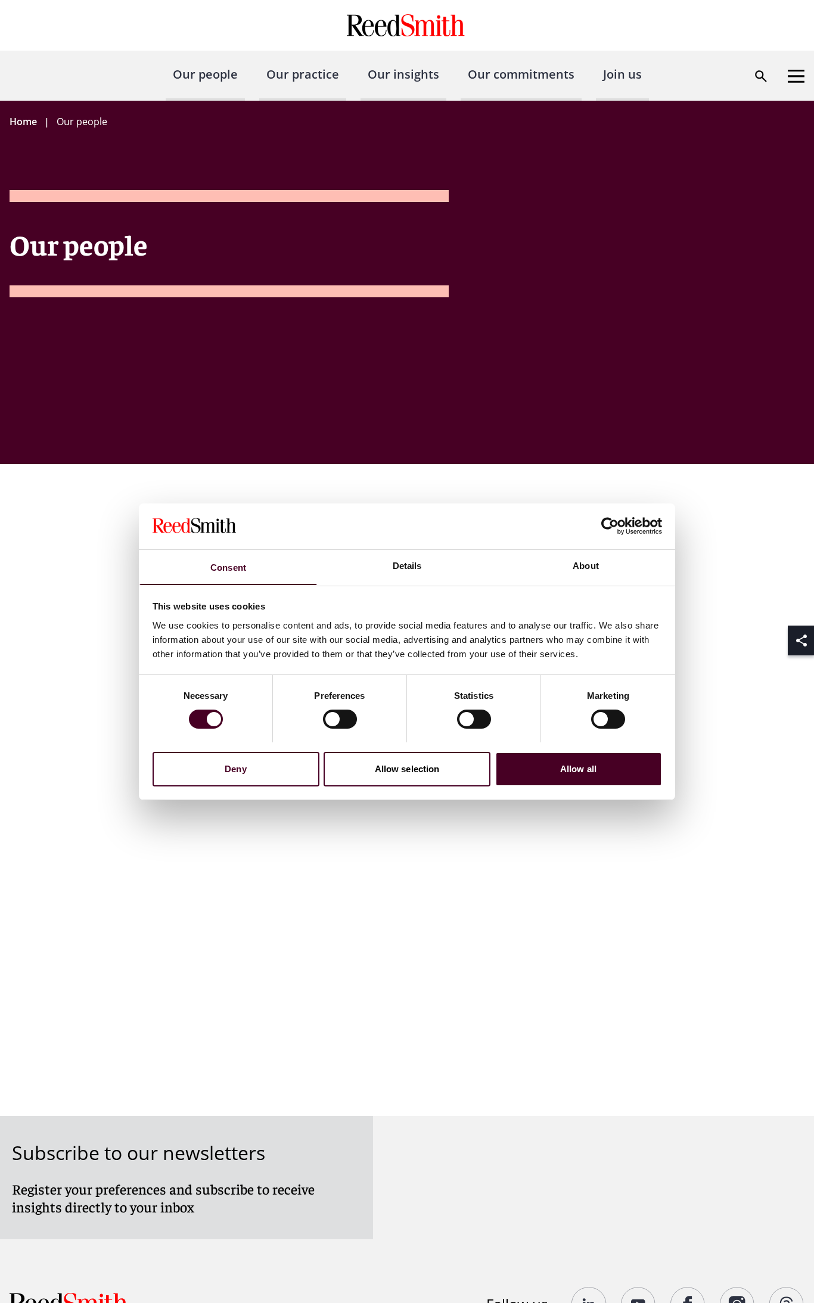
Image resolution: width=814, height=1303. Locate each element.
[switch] (340, 719)
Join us (622, 74)
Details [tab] (407, 565)
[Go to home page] (407, 25)
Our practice (302, 74)
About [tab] (586, 565)
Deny (235, 768)
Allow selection (407, 768)
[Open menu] (796, 76)
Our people (205, 74)
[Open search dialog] (761, 76)
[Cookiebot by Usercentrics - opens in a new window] (610, 526)
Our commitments (521, 74)
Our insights (403, 74)
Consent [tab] (228, 567)
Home (23, 121)
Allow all (578, 768)
